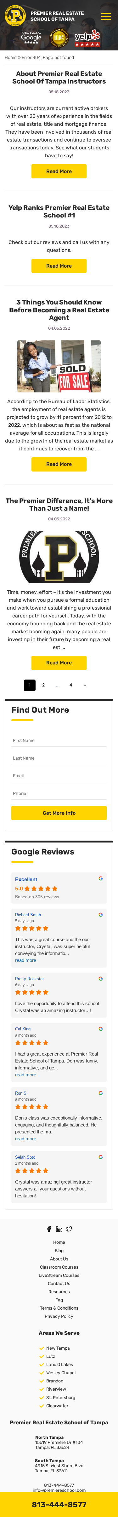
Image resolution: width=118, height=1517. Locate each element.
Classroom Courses (59, 1267)
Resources (59, 1291)
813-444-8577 (59, 1485)
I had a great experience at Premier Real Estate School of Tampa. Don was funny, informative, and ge (56, 1064)
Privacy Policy (59, 1316)
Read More (59, 171)
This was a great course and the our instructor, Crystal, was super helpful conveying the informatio (52, 950)
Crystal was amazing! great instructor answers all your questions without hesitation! (53, 1188)
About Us (59, 1259)
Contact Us (59, 1283)
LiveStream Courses (59, 1275)
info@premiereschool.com (59, 1490)
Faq (59, 1300)
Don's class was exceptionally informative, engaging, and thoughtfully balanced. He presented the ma (58, 1128)
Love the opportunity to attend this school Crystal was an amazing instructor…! (57, 1007)
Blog (59, 1251)
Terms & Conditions (59, 1308)
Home (11, 57)
